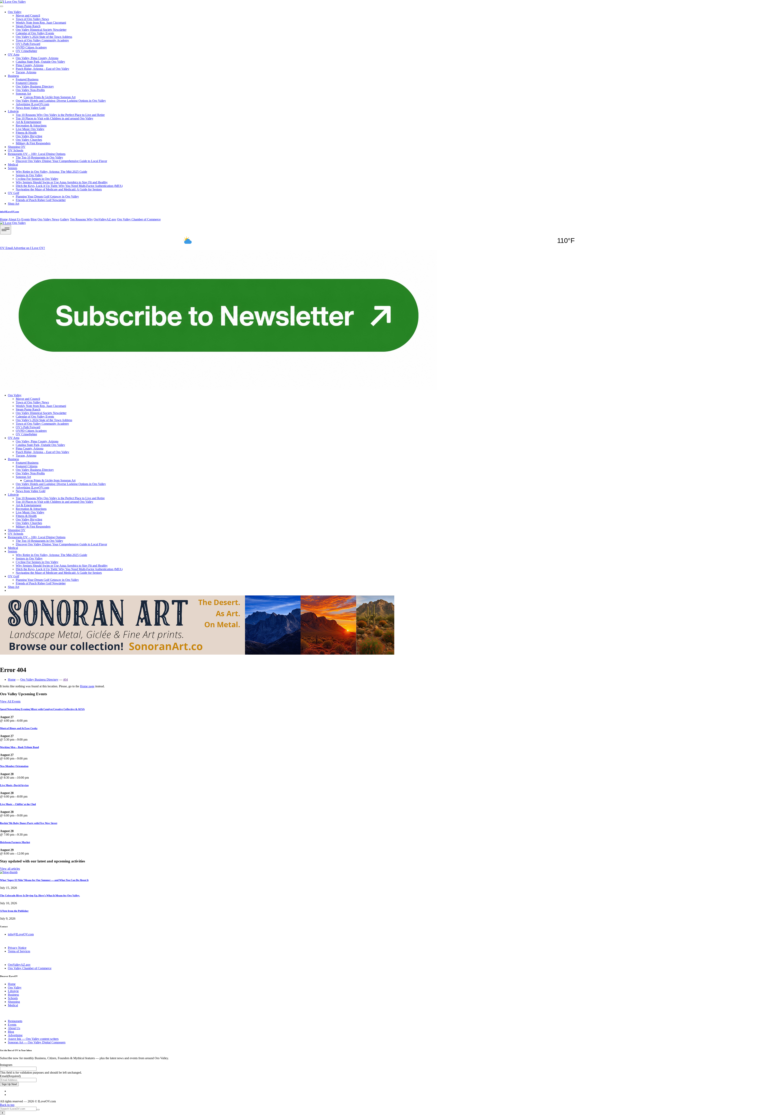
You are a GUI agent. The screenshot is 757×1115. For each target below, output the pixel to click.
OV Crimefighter (26, 51)
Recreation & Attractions (31, 125)
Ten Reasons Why (81, 219)
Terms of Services (19, 951)
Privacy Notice (17, 947)
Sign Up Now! (9, 1084)
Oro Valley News (48, 219)
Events (25, 219)
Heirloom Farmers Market (15, 842)
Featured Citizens (26, 83)
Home (4, 219)
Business (13, 75)
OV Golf (13, 193)
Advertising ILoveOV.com (32, 104)
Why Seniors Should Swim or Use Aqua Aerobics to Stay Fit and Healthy (62, 182)
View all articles (10, 868)
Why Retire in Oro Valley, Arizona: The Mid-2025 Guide (51, 171)
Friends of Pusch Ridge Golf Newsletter (41, 200)
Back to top (7, 1105)
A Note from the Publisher (14, 910)
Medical (13, 164)
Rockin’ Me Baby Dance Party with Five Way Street (28, 823)
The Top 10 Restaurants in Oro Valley (39, 157)
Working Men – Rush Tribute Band (19, 747)
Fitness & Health (26, 132)
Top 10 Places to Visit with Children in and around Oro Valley (54, 118)
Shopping (14, 1001)
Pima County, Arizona (29, 65)
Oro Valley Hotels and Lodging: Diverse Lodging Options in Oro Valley (61, 100)
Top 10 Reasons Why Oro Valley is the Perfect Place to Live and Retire (60, 115)
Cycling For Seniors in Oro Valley (37, 178)
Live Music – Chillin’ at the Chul (18, 804)
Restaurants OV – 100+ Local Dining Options (36, 154)
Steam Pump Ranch (28, 26)
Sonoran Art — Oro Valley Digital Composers (36, 1042)
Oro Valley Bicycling (29, 136)
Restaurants (15, 1021)
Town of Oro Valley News (32, 19)
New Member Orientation (14, 766)
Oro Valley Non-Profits (30, 90)
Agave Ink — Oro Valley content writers (33, 1038)
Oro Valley (14, 12)
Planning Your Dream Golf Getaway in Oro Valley (47, 196)
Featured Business (27, 79)
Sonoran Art (23, 93)
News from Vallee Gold (30, 107)
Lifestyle (13, 111)
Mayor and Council (28, 15)
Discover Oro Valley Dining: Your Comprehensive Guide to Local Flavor (61, 161)
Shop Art (13, 203)
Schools (13, 998)
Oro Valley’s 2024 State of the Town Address (44, 36)
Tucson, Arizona (26, 72)
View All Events (10, 701)
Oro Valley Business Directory (35, 86)
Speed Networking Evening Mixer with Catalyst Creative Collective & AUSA (42, 709)
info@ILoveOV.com (9, 211)
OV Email (6, 248)
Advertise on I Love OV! (29, 248)
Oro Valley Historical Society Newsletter (41, 29)
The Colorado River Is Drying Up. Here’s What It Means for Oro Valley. (40, 895)
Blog (34, 219)
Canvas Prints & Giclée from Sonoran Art (50, 97)
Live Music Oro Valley (30, 129)
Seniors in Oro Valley (29, 175)
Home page (87, 686)
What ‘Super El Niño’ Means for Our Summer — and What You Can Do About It (44, 880)
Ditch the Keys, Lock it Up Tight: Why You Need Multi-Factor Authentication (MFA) (69, 186)
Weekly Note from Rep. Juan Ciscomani (41, 22)
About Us (14, 219)
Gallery (64, 219)
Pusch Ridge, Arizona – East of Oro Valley (42, 68)
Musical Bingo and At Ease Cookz (18, 728)
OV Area (13, 54)
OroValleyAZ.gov (105, 219)
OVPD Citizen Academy (31, 47)
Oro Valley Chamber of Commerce (139, 219)
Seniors (12, 168)
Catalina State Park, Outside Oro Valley (40, 61)
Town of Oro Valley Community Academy (42, 40)
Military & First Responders (33, 143)
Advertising (15, 1035)
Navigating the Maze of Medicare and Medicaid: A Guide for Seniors (59, 189)
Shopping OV (16, 146)
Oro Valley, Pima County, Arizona (37, 58)
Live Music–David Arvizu (14, 785)
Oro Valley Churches (29, 139)
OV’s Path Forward (28, 44)
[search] (38, 1109)
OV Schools (15, 150)
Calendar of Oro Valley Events (35, 33)
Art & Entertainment (28, 122)
